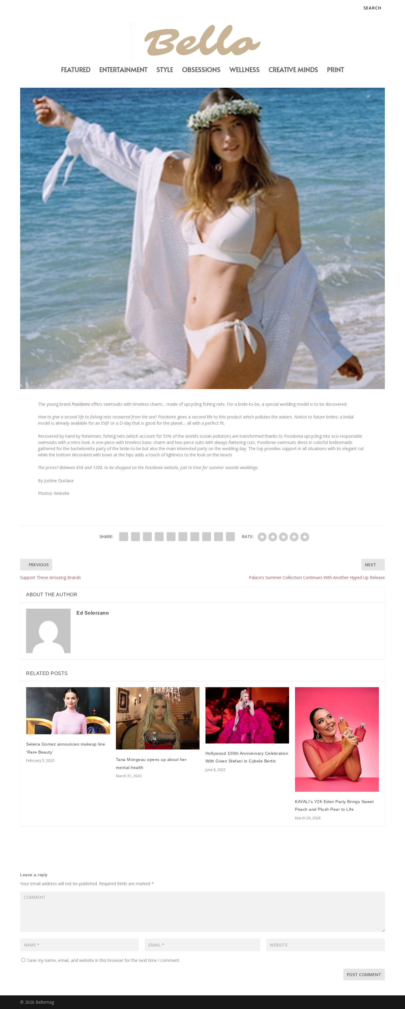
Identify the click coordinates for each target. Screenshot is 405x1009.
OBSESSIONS (201, 70)
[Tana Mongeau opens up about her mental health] (158, 718)
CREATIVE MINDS (293, 70)
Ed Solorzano (92, 612)
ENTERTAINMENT (123, 70)
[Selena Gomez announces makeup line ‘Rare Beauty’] (68, 710)
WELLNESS (244, 70)
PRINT (335, 70)
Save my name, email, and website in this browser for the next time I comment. (103, 960)
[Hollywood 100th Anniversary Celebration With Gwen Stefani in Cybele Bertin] (247, 715)
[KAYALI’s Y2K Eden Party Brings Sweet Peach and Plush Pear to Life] (337, 739)
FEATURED (75, 70)
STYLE (165, 70)
